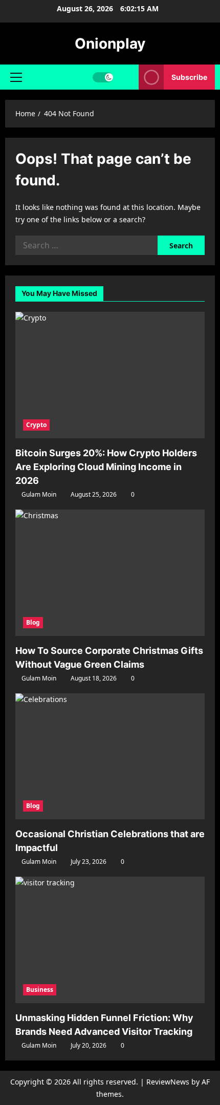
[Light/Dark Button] (103, 77)
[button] (16, 77)
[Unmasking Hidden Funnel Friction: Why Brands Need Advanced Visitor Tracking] (110, 940)
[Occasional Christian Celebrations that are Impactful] (110, 756)
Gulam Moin (38, 494)
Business (39, 989)
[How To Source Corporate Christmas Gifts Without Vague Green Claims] (110, 572)
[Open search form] (126, 77)
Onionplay (110, 43)
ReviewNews (167, 1082)
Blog (33, 622)
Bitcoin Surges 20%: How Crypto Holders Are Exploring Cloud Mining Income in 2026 (106, 467)
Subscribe (189, 77)
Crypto (36, 424)
